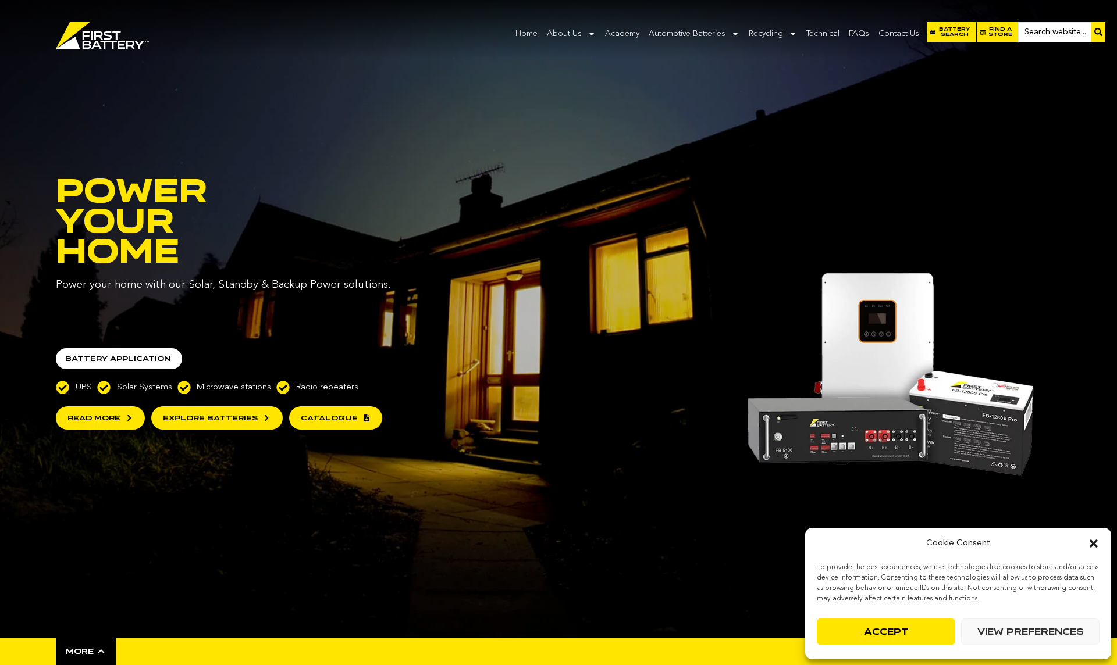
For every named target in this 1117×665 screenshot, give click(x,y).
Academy (622, 34)
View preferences (1030, 632)
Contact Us (898, 34)
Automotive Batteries (687, 34)
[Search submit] (1098, 32)
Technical (822, 34)
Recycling (766, 34)
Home (526, 34)
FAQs (859, 34)
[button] (1094, 543)
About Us (564, 34)
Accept (886, 632)
